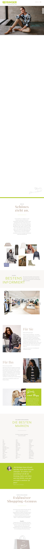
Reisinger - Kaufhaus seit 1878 (10, 2)
